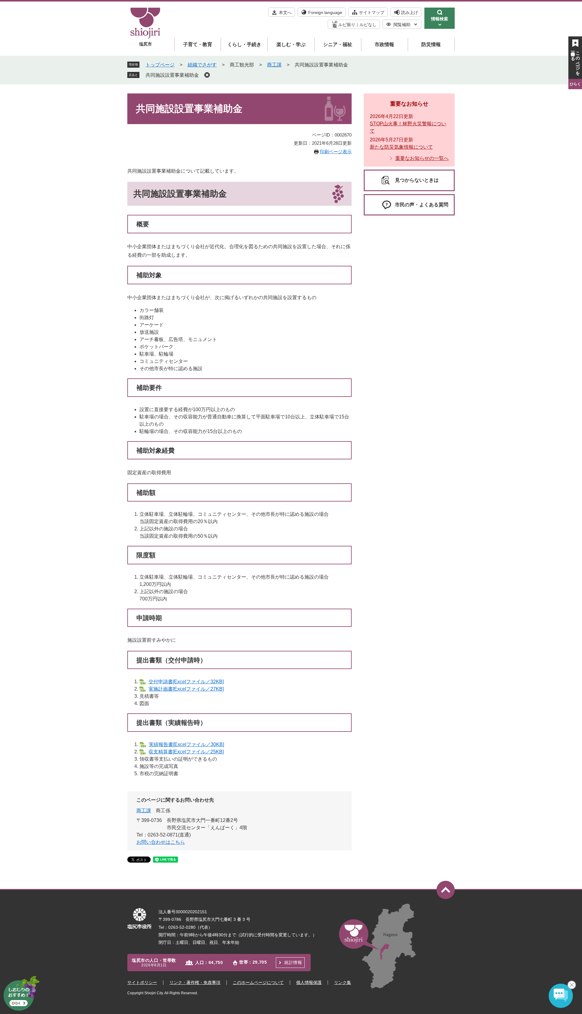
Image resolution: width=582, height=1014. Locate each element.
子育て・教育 (197, 44)
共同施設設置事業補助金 (172, 75)
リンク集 (342, 982)
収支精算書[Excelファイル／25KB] (186, 751)
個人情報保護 (309, 982)
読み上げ (409, 12)
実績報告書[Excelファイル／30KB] (186, 744)
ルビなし (368, 24)
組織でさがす (202, 64)
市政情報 (384, 44)
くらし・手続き (244, 44)
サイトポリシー (142, 982)
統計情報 (293, 962)
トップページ (160, 64)
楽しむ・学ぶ (291, 44)
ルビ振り (346, 24)
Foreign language (325, 12)
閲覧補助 (401, 24)
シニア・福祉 (337, 44)
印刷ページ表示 (336, 151)
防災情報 (431, 44)
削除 (207, 75)
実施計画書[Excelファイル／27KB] (186, 688)
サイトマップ (371, 12)
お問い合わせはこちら (160, 842)
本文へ (285, 12)
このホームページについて (258, 982)
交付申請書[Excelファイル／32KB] (186, 681)
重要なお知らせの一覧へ (422, 158)
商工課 (274, 64)
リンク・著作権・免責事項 (194, 982)
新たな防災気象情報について (401, 147)
